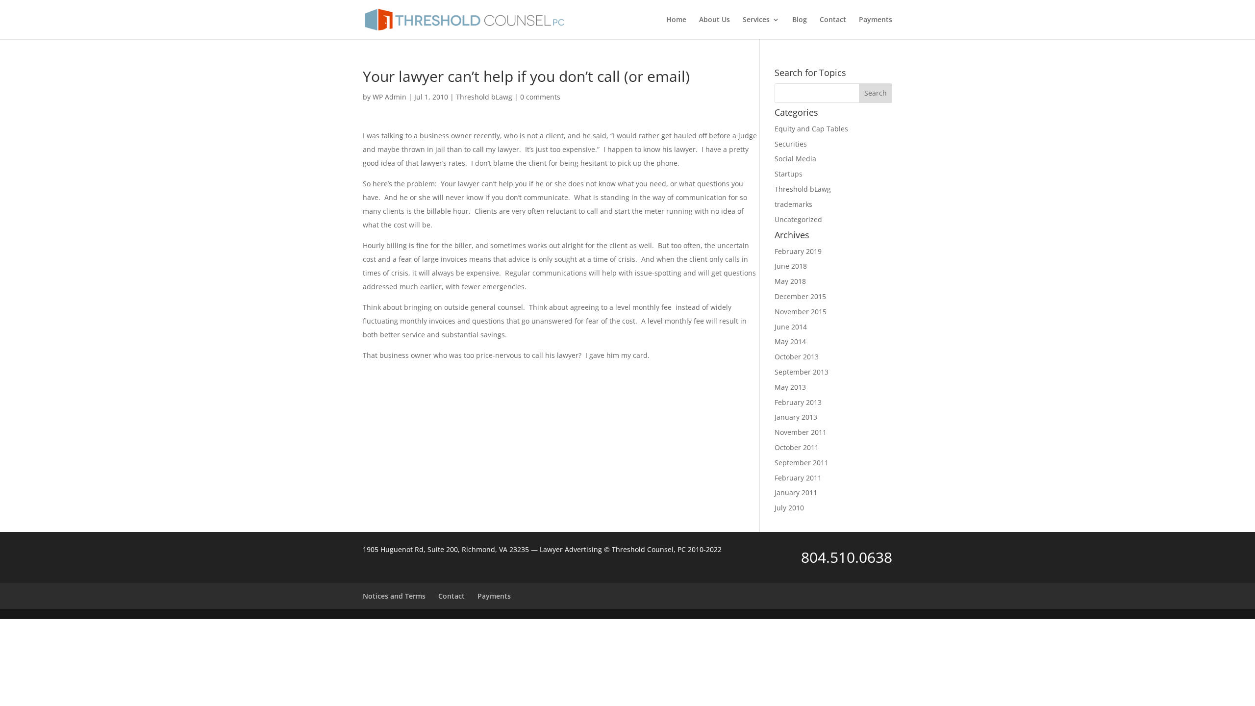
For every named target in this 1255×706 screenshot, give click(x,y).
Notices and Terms (394, 596)
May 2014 (790, 341)
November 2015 (801, 311)
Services (756, 20)
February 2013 (798, 402)
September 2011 (801, 462)
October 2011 (797, 447)
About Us (714, 20)
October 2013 (797, 356)
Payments (875, 20)
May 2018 (790, 281)
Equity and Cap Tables (811, 128)
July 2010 (789, 507)
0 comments (540, 96)
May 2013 (790, 387)
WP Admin (389, 96)
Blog (799, 20)
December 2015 (800, 296)
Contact (833, 20)
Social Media (795, 158)
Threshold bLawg (484, 96)
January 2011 (796, 492)
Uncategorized (798, 219)
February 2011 (798, 477)
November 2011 (801, 432)
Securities (791, 144)
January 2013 (796, 417)
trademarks (793, 204)
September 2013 (801, 372)
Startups (789, 173)
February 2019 (798, 251)
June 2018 (791, 266)
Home (676, 20)
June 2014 (791, 326)
